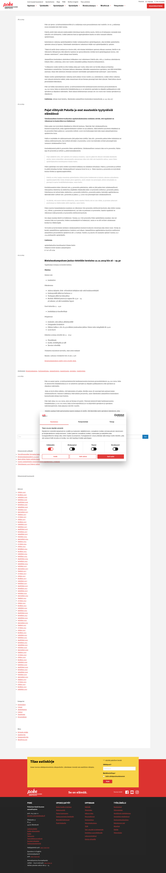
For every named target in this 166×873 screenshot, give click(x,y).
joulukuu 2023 (22, 566)
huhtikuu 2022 (22, 611)
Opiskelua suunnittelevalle (93, 833)
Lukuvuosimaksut (91, 836)
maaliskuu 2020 (23, 667)
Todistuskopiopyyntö (34, 843)
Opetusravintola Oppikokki (65, 816)
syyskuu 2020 (22, 655)
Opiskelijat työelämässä (121, 816)
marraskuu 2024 (23, 539)
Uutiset (20, 712)
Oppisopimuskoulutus (121, 820)
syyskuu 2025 (22, 517)
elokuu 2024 (22, 546)
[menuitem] (31, 6)
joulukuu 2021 (22, 620)
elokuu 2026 (22, 492)
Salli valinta (83, 456)
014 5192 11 (48, 863)
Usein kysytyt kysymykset (35, 2)
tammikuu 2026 (23, 507)
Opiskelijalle (73, 5)
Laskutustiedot (32, 829)
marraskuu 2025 (23, 512)
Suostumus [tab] (54, 422)
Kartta (29, 833)
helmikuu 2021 (22, 643)
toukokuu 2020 (22, 662)
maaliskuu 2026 (23, 502)
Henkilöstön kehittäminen (122, 813)
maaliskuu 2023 (23, 586)
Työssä (20, 707)
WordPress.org (22, 740)
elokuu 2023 (21, 576)
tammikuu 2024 (23, 564)
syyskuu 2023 (22, 574)
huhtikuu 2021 (22, 638)
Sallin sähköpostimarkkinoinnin (115, 776)
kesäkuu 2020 (22, 660)
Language (150, 1)
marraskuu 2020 (23, 650)
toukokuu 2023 (22, 581)
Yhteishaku (88, 810)
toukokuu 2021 (22, 635)
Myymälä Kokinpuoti (62, 820)
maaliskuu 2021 (23, 640)
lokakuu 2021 (22, 625)
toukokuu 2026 (22, 497)
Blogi (58, 2)
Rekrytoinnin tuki (119, 823)
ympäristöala (81, 371)
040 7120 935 (44, 847)
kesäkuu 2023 (22, 579)
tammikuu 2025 (23, 534)
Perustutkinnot (90, 816)
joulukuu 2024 (22, 537)
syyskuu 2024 (22, 544)
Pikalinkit (141, 1)
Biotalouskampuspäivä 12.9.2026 (28, 457)
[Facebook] (127, 792)
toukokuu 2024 (22, 554)
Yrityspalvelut (118, 810)
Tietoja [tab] (112, 422)
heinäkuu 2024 (22, 549)
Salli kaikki (110, 456)
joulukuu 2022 (22, 593)
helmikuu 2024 (22, 561)
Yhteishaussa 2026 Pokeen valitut (29, 464)
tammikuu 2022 (23, 618)
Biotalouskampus (89, 5)
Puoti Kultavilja (61, 823)
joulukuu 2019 (22, 675)
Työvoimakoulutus (91, 823)
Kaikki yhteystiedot (33, 831)
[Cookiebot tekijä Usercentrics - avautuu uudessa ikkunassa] (115, 415)
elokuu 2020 (22, 657)
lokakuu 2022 (22, 598)
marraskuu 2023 (23, 569)
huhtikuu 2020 (22, 665)
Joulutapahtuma (43, 371)
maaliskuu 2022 (23, 613)
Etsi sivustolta (160, 1)
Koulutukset (22, 705)
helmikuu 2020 (22, 670)
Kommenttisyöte (23, 737)
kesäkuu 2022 (22, 606)
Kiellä (55, 456)
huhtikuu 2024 (22, 556)
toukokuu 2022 (22, 608)
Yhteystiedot (118, 5)
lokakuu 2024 (22, 542)
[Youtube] (132, 792)
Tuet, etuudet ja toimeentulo (94, 829)
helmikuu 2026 (22, 505)
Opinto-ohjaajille (90, 839)
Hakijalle (87, 807)
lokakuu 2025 (22, 515)
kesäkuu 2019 (22, 687)
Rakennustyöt (60, 810)
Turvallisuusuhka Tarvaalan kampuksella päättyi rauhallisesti (38, 454)
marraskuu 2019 (23, 677)
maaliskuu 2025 (23, 529)
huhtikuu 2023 (22, 583)
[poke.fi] (10, 5)
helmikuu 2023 (22, 588)
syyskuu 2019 (22, 682)
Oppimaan (31, 5)
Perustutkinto (22, 717)
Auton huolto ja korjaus (64, 807)
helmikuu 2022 (22, 615)
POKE (64, 2)
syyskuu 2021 (22, 628)
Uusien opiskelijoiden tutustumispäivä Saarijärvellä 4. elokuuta (39, 462)
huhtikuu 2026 (22, 500)
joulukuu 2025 (22, 510)
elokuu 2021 (21, 630)
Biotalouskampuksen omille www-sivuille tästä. (60, 361)
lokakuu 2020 (22, 652)
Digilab (116, 829)
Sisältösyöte (22, 735)
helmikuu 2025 (22, 532)
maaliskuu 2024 (23, 559)
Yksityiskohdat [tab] (83, 422)
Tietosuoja (30, 836)
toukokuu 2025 (22, 524)
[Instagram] (137, 792)
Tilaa (107, 781)
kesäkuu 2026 (22, 495)
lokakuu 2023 (22, 571)
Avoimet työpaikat (33, 841)
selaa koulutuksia (155, 6)
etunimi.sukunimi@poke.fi (36, 816)
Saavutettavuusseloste (34, 838)
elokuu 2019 (21, 684)
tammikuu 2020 (23, 672)
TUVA (86, 826)
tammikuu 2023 (23, 591)
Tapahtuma (21, 714)
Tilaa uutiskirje (85, 2)
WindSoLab (105, 5)
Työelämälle (44, 5)
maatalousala (64, 371)
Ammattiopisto (54, 371)
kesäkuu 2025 (22, 522)
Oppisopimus (89, 820)
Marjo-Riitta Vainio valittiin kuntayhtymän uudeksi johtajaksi (38, 459)
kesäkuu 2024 (22, 551)
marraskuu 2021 (23, 623)
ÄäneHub (117, 826)
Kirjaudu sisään (23, 732)
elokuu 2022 (21, 603)
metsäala (73, 371)
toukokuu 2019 (22, 689)
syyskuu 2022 (22, 601)
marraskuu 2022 (23, 596)
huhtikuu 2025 (22, 527)
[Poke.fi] (34, 792)
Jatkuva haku (89, 813)
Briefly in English (73, 2)
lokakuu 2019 (22, 680)
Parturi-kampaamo (62, 813)
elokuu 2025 (21, 519)
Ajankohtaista (50, 2)
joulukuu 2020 (22, 647)
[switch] (72, 448)
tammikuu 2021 (23, 645)
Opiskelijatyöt (58, 5)
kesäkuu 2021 (22, 633)
